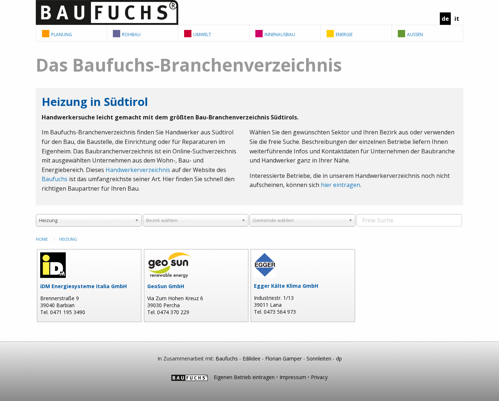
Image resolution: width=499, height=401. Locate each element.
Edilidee (251, 358)
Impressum (292, 377)
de (445, 19)
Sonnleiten (318, 358)
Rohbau (131, 34)
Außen (415, 34)
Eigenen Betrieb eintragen (244, 377)
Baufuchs (55, 179)
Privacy (319, 377)
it (456, 19)
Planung (61, 34)
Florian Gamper (283, 358)
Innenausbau (279, 34)
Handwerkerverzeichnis (138, 170)
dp (339, 358)
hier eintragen (340, 185)
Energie (344, 34)
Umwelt (202, 34)
